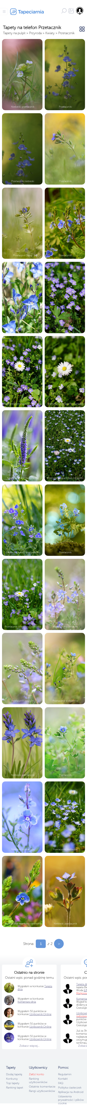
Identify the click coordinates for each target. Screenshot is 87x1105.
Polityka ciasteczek (70, 1087)
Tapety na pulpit (14, 33)
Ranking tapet (14, 1087)
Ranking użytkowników (38, 1080)
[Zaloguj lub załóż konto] (80, 11)
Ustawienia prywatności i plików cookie (71, 1100)
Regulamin (64, 1074)
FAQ (60, 1083)
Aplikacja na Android (70, 1092)
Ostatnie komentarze (42, 1086)
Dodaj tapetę (14, 1074)
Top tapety (12, 1083)
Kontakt (63, 1078)
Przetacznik (66, 33)
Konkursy (12, 1078)
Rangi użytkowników (42, 1091)
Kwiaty (50, 33)
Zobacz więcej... (29, 1045)
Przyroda (35, 33)
